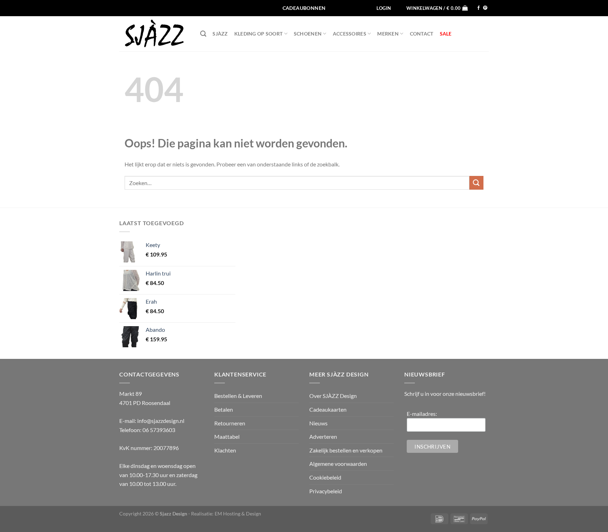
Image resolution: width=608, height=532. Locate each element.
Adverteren (323, 436)
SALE (446, 34)
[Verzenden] (476, 183)
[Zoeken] (203, 34)
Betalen (223, 409)
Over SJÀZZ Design (333, 395)
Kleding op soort (258, 34)
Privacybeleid (325, 491)
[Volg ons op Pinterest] (485, 8)
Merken (388, 34)
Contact (421, 34)
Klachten (225, 450)
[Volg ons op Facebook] (478, 8)
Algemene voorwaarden (338, 463)
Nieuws (318, 423)
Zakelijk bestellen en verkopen (345, 450)
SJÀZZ (220, 34)
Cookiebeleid (325, 477)
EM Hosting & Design (238, 514)
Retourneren (229, 423)
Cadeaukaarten (328, 409)
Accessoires (349, 34)
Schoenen (308, 34)
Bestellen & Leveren (238, 395)
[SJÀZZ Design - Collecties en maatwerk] (154, 34)
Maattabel (227, 436)
